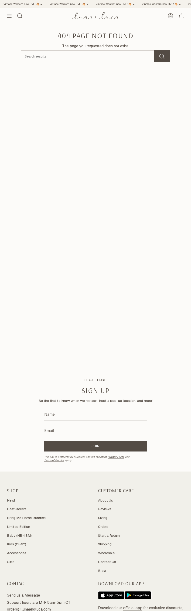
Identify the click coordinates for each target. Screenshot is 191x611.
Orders (103, 526)
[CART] (181, 15)
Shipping (105, 544)
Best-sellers (17, 509)
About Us (105, 500)
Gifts (10, 562)
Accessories (16, 553)
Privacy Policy (116, 456)
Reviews (104, 509)
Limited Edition (18, 526)
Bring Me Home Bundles (26, 518)
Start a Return (109, 535)
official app (132, 607)
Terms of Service (54, 460)
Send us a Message (23, 595)
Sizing (102, 518)
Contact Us (107, 562)
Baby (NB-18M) (19, 535)
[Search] (162, 56)
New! (11, 500)
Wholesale (106, 553)
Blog (102, 570)
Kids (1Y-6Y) (16, 544)
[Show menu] (9, 15)
